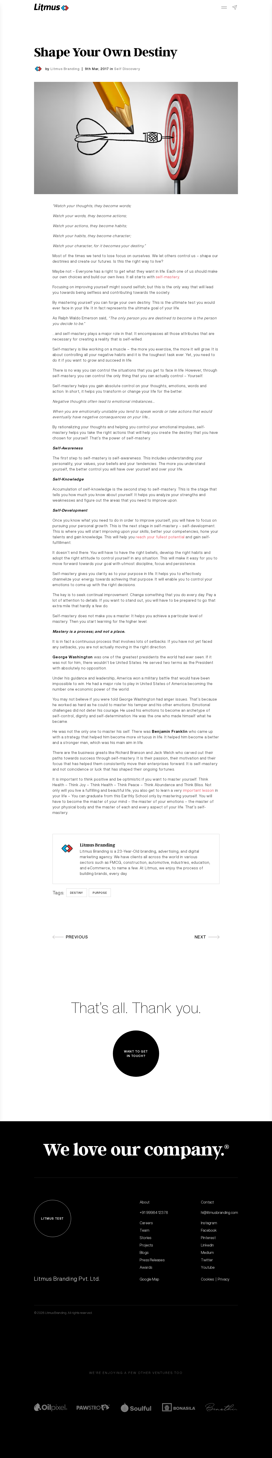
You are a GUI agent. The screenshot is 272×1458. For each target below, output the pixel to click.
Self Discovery (127, 68)
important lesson (198, 790)
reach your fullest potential (160, 537)
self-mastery (167, 277)
